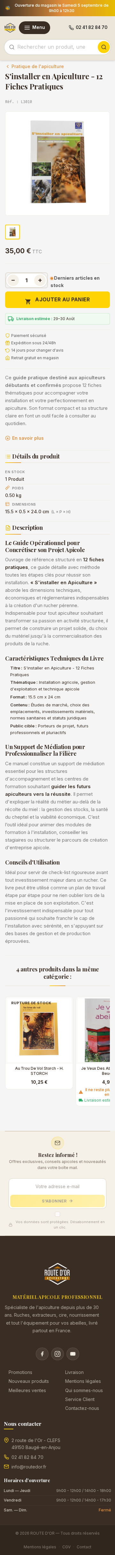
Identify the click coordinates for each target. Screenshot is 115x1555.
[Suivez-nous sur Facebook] (42, 1354)
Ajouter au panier (57, 300)
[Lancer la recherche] (104, 47)
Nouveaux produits (29, 1381)
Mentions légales (83, 1381)
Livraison (74, 1372)
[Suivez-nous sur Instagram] (57, 1354)
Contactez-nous (82, 1408)
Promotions (20, 1372)
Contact (84, 1546)
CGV (66, 1546)
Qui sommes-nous (84, 1390)
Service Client (80, 1399)
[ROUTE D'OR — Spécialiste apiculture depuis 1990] (10, 27)
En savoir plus (28, 438)
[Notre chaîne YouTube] (72, 1354)
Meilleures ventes (27, 1390)
